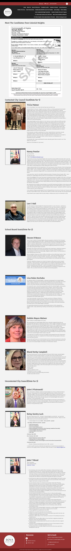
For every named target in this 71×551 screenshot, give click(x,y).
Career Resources (63, 7)
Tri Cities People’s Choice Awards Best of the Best (44, 17)
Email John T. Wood (31, 465)
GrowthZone (49, 549)
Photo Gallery (64, 9)
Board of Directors (36, 7)
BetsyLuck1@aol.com (61, 447)
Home (25, 7)
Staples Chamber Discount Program (59, 12)
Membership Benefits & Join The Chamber (44, 9)
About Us (29, 7)
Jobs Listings (57, 9)
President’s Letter (45, 7)
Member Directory (21, 9)
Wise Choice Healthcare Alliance (60, 14)
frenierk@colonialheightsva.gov (36, 157)
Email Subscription (30, 9)
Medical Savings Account (61, 17)
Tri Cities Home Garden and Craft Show (43, 14)
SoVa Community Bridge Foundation (42, 12)
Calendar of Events (54, 7)
